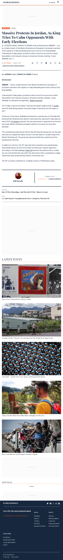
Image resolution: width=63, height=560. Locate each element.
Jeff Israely (7, 63)
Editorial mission (54, 518)
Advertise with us (54, 526)
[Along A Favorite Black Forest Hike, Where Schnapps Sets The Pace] (31, 398)
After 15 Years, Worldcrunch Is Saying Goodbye (16, 299)
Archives (36, 521)
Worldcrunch (6, 80)
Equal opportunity (54, 523)
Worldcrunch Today (9, 540)
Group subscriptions (9, 542)
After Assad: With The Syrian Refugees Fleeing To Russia (19, 454)
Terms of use (6, 557)
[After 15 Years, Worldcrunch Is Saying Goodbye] (31, 281)
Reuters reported (36, 101)
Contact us (52, 521)
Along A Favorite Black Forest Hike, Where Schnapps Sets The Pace (23, 415)
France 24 (28, 150)
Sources (36, 518)
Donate (5, 545)
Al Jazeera (15, 122)
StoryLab (37, 523)
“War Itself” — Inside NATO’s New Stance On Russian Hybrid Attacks (23, 377)
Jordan (56, 106)
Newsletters (6, 537)
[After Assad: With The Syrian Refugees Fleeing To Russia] (31, 436)
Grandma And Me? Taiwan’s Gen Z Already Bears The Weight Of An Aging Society (27, 338)
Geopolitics (6, 28)
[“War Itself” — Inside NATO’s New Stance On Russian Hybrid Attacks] (31, 359)
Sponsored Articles (40, 526)
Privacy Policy (15, 557)
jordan (13, 28)
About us (51, 516)
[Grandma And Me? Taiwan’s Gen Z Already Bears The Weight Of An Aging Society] (31, 320)
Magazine (37, 516)
